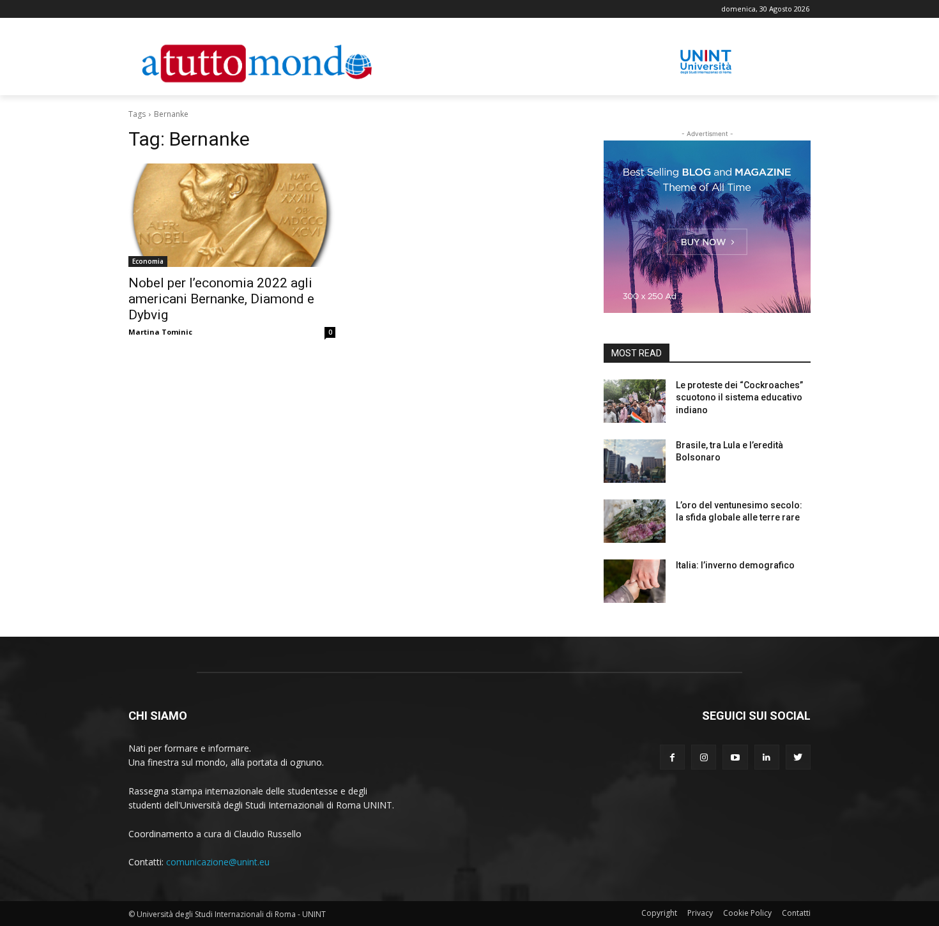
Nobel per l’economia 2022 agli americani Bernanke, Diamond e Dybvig (221, 299)
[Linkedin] (766, 757)
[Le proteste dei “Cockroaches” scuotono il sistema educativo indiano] (635, 401)
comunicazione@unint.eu (218, 862)
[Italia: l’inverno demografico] (635, 581)
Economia (148, 261)
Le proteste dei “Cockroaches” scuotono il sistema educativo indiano (739, 397)
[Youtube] (734, 757)
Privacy (700, 912)
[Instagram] (703, 757)
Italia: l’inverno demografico (735, 565)
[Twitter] (798, 757)
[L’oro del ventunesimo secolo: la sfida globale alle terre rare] (635, 521)
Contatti (796, 912)
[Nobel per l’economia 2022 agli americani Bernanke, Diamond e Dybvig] (231, 215)
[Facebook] (672, 757)
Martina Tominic (160, 332)
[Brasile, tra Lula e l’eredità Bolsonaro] (635, 461)
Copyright (659, 912)
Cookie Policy (747, 912)
